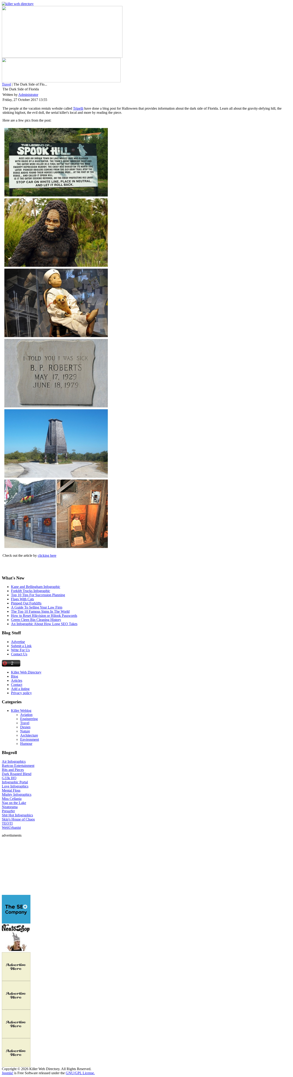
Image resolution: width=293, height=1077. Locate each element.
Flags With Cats (22, 599)
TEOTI (7, 823)
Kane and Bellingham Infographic (35, 587)
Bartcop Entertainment (18, 766)
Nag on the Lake (14, 803)
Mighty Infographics (16, 794)
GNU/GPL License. (80, 1073)
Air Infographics (14, 761)
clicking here (47, 555)
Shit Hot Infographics (17, 815)
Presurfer (8, 811)
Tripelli (78, 108)
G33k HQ (9, 778)
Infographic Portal (15, 782)
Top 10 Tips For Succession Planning (38, 595)
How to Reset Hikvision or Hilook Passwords (44, 616)
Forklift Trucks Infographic (30, 591)
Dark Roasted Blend (16, 774)
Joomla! (7, 1073)
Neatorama (10, 807)
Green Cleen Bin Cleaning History (36, 620)
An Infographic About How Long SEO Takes (44, 624)
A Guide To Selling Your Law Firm (36, 607)
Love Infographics (15, 786)
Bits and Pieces (13, 770)
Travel (6, 84)
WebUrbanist (11, 827)
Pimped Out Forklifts (26, 603)
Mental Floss (11, 790)
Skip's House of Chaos (18, 819)
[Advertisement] (30, 866)
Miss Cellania (12, 799)
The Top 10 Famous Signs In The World (40, 611)
